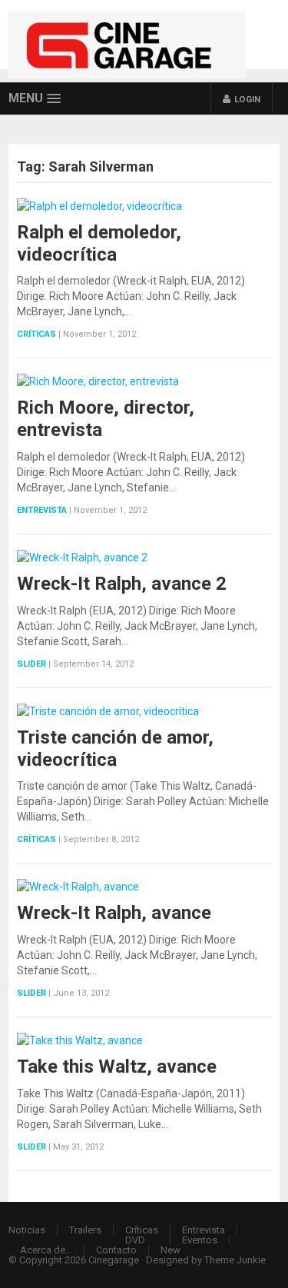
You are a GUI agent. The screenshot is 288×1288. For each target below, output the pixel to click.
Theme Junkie (235, 1260)
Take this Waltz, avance (117, 1066)
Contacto (116, 1250)
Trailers (85, 1230)
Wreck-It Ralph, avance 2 (122, 583)
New (170, 1250)
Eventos (199, 1240)
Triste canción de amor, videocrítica (115, 748)
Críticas (36, 334)
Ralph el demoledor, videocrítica (99, 243)
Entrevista (42, 510)
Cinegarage (113, 1260)
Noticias (26, 1230)
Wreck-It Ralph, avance (114, 913)
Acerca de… (46, 1250)
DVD (135, 1240)
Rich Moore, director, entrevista (105, 419)
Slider (31, 664)
